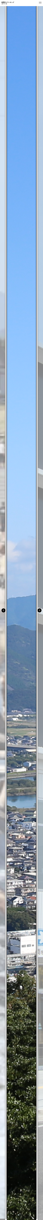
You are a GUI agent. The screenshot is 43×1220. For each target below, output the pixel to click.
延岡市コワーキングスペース (8, 3)
